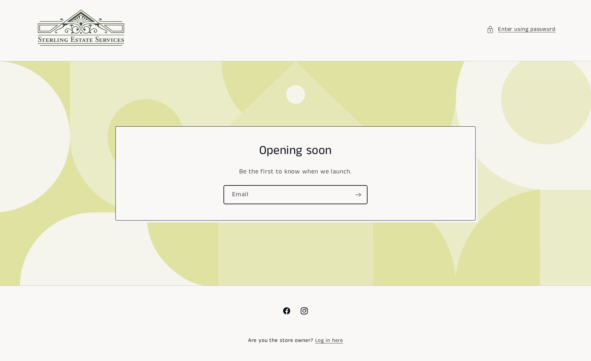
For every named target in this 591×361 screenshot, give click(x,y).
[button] (521, 29)
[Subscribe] (358, 195)
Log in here (329, 340)
